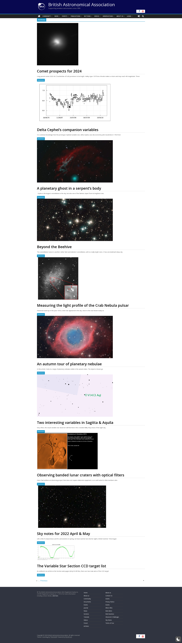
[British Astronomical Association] (39, 16)
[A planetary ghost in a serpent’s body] (75, 141)
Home (85, 593)
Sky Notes (109, 620)
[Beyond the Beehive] (75, 200)
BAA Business (110, 614)
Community (46, 16)
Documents (87, 602)
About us (86, 596)
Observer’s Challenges (112, 617)
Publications (75, 16)
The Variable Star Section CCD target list (71, 565)
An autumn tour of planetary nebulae (69, 363)
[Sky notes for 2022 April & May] (72, 487)
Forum (86, 623)
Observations (108, 16)
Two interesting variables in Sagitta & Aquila (75, 422)
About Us (119, 16)
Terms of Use (110, 623)
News (56, 16)
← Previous (42, 580)
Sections (87, 16)
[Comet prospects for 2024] (57, 24)
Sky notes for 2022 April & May (63, 533)
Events (64, 16)
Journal (86, 608)
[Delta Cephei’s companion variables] (75, 83)
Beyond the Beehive (54, 246)
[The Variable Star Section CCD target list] (56, 545)
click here (55, 596)
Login (129, 16)
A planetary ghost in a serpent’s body (69, 188)
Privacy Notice (110, 602)
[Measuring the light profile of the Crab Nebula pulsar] (58, 258)
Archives (86, 626)
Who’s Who (109, 608)
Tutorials (86, 617)
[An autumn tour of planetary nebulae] (75, 317)
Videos (96, 16)
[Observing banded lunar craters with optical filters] (67, 434)
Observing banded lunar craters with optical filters (80, 474)
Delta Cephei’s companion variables (67, 129)
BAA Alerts (109, 611)
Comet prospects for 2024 (59, 71)
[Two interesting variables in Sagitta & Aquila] (75, 376)
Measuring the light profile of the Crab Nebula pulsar (83, 305)
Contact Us (109, 596)
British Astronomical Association (81, 4)
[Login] (139, 16)
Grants (108, 599)
